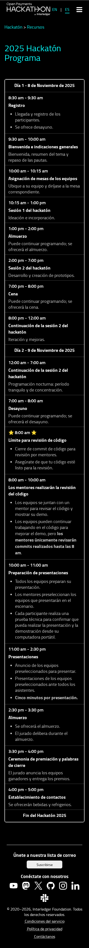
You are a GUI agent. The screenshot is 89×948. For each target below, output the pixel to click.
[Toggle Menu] (79, 9)
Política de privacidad (44, 928)
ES (67, 9)
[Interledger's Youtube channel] (14, 886)
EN (54, 9)
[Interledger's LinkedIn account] (75, 886)
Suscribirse (45, 864)
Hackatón (13, 27)
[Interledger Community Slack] (44, 898)
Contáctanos (44, 936)
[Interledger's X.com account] (38, 886)
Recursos (35, 27)
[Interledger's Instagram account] (63, 886)
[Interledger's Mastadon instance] (26, 886)
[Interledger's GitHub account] (51, 886)
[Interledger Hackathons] (28, 9)
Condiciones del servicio (45, 921)
